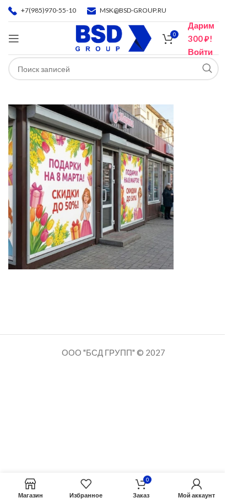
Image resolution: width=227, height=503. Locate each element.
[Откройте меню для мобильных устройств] (14, 38)
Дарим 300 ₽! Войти (201, 38)
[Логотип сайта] (113, 37)
